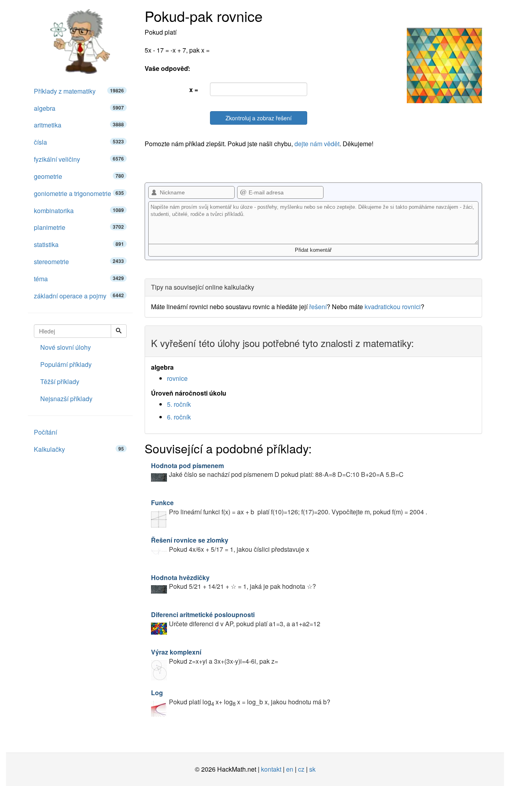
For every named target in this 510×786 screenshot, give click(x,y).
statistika (79, 244)
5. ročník (179, 404)
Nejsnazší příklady (66, 398)
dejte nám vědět (316, 143)
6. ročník (179, 416)
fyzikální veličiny (79, 159)
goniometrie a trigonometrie (79, 193)
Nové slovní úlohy (65, 347)
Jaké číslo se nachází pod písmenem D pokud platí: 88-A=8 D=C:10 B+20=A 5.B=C (277, 470)
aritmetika (79, 124)
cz (301, 769)
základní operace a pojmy (79, 295)
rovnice (177, 378)
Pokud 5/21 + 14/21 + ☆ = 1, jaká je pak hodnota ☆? (233, 582)
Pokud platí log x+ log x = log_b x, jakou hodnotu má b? (240, 697)
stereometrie (79, 261)
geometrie (79, 176)
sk (312, 769)
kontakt (271, 769)
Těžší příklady (59, 381)
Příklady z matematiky (79, 91)
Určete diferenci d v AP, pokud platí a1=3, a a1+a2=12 (235, 619)
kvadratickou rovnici (393, 306)
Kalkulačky (79, 449)
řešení (318, 306)
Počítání (45, 432)
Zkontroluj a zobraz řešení (259, 118)
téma (79, 278)
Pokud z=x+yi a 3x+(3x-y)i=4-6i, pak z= (214, 656)
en (289, 769)
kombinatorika (79, 210)
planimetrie (79, 227)
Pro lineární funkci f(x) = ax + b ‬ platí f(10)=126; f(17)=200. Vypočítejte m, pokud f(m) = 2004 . (289, 507)
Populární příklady (66, 364)
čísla (79, 142)
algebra (79, 108)
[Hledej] (119, 331)
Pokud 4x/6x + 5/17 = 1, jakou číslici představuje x (230, 544)
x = (193, 89)
